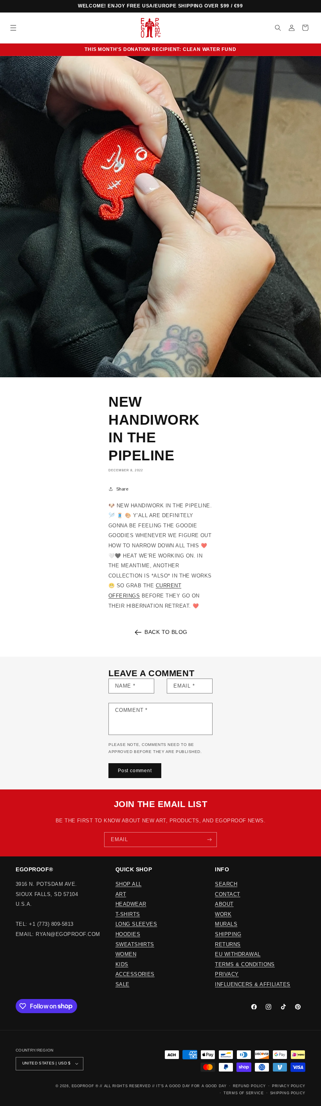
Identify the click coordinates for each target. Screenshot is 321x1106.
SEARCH (226, 884)
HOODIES (127, 934)
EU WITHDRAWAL (237, 954)
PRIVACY (226, 974)
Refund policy (249, 1086)
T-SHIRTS (127, 914)
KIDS (121, 964)
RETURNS (227, 944)
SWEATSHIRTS (134, 944)
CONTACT (227, 894)
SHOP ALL (128, 884)
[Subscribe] (209, 839)
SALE (122, 984)
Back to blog (166, 632)
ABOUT (224, 904)
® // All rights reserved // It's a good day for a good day (161, 1086)
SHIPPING (228, 934)
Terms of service (243, 1093)
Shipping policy (287, 1093)
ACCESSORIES (135, 974)
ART (120, 894)
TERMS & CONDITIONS (245, 964)
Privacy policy (288, 1086)
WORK (223, 914)
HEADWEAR (130, 904)
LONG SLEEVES (136, 924)
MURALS (226, 924)
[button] (13, 27)
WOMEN (125, 954)
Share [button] (122, 489)
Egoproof (83, 1086)
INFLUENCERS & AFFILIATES (252, 984)
